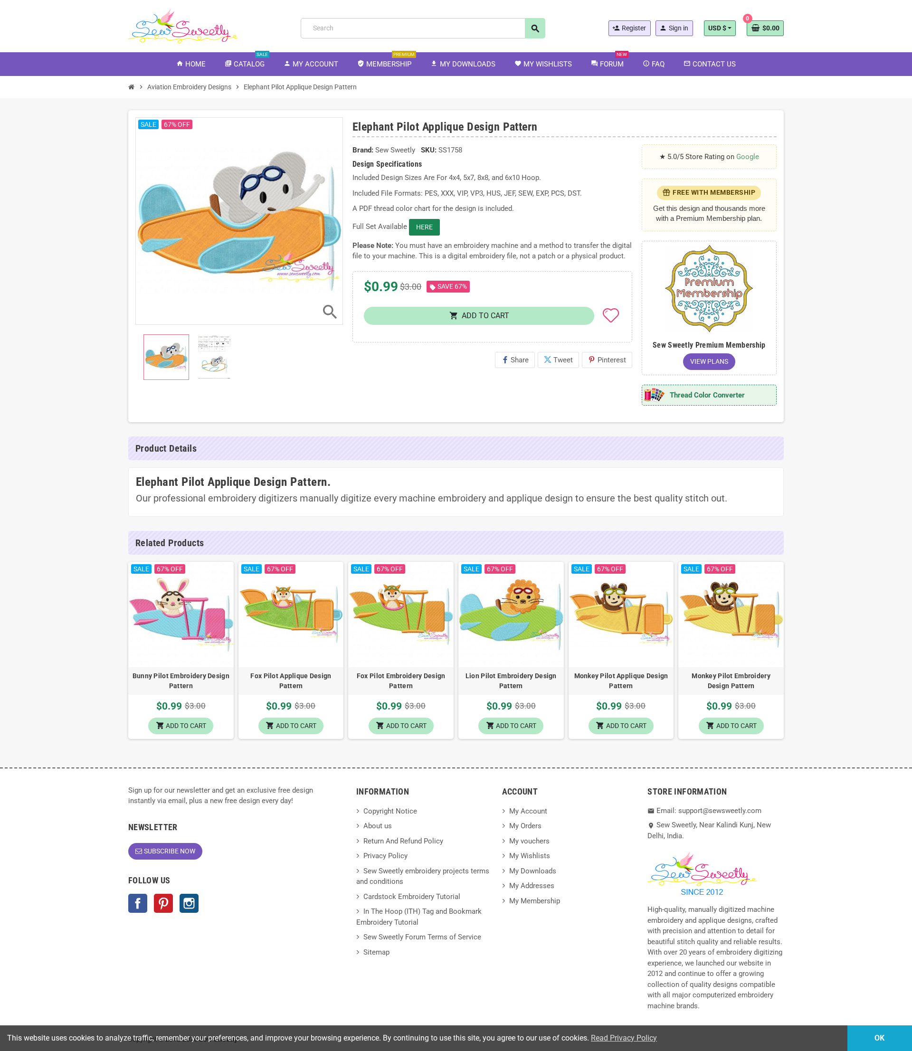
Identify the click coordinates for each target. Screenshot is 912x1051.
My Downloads (532, 871)
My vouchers (529, 841)
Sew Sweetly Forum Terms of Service (422, 937)
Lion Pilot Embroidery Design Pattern (511, 681)
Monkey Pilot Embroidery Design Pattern (731, 681)
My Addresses (531, 885)
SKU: (429, 150)
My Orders (525, 826)
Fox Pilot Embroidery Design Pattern (401, 681)
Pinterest (607, 360)
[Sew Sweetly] (183, 25)
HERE (424, 227)
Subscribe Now (169, 851)
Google (747, 156)
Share (515, 360)
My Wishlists (529, 856)
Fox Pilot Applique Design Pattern (290, 681)
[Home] (131, 87)
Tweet (558, 360)
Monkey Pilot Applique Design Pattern (621, 681)
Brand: (362, 150)
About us (377, 826)
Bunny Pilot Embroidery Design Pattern (181, 681)
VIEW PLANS (709, 361)
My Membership (534, 901)
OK (879, 1037)
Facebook (137, 903)
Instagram (189, 903)
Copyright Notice (390, 811)
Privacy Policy (385, 856)
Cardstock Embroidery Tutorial (411, 896)
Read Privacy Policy (624, 1037)
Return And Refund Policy (403, 841)
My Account (528, 811)
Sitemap (376, 952)
